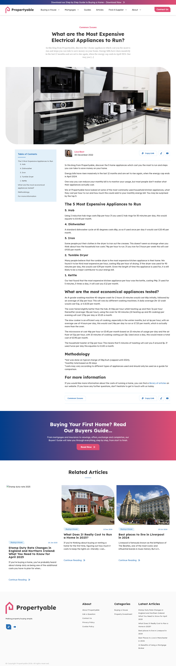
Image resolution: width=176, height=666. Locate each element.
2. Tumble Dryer (26, 176)
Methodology (23, 192)
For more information (27, 196)
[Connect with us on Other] (161, 153)
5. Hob (23, 164)
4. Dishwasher (26, 168)
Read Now (86, 447)
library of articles (157, 383)
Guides (87, 10)
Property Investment (123, 614)
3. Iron (23, 172)
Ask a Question (88, 614)
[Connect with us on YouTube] (167, 153)
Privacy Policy (88, 622)
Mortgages (70, 10)
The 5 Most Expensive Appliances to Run (35, 161)
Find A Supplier (116, 10)
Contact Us (162, 9)
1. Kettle (23, 181)
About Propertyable (90, 610)
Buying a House (48, 10)
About (135, 10)
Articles (99, 10)
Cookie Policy (88, 626)
